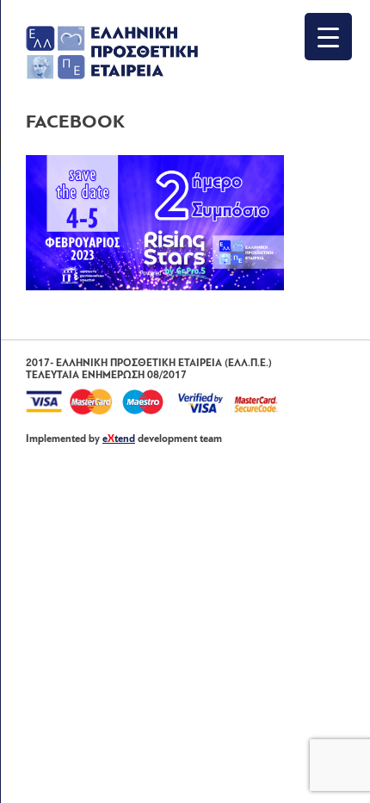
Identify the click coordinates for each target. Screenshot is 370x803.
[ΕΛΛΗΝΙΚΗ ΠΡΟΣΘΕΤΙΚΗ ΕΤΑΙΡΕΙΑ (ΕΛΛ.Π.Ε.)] (112, 76)
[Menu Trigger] (328, 36)
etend (118, 439)
